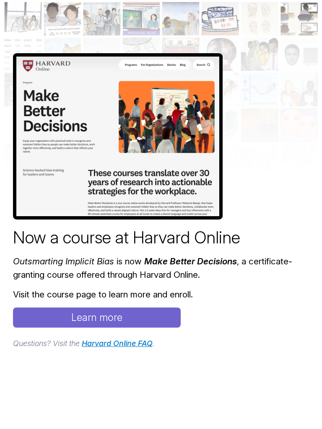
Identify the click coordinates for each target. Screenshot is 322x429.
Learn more (96, 317)
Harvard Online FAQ (117, 343)
